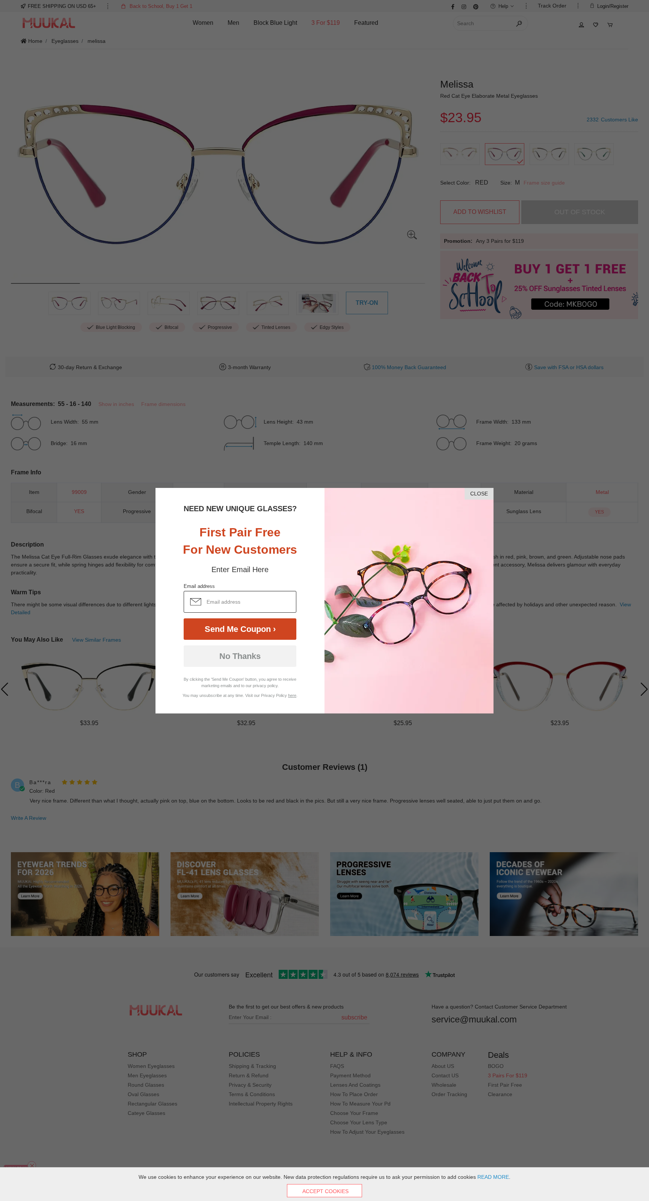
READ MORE (493, 1177)
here (292, 695)
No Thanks (240, 656)
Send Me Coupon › (240, 629)
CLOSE (479, 494)
